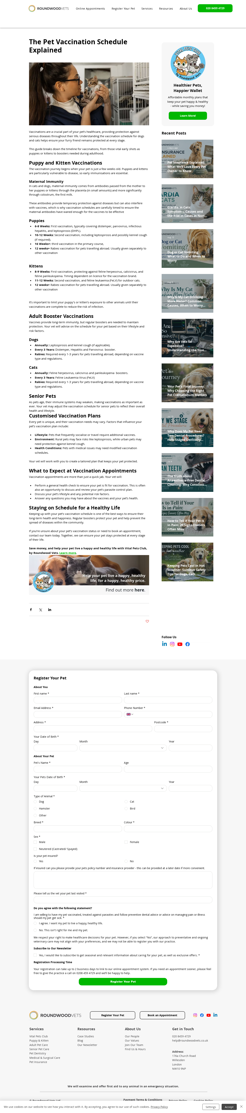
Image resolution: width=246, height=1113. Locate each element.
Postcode (161, 722)
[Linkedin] (164, 644)
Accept (229, 1107)
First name (41, 693)
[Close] (241, 1107)
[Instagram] (172, 644)
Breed (38, 822)
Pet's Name (42, 762)
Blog (80, 1040)
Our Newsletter (87, 1045)
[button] (166, 8)
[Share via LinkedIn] (50, 609)
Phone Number (134, 707)
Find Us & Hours (135, 1049)
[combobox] (123, 748)
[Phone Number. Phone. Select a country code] (130, 714)
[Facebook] (187, 644)
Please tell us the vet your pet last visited (60, 893)
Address (40, 722)
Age (126, 762)
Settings (211, 1107)
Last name (132, 693)
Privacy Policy (159, 1107)
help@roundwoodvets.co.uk (190, 1040)
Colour (129, 822)
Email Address (43, 707)
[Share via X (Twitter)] (40, 609)
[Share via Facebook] (31, 609)
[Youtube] (180, 644)
